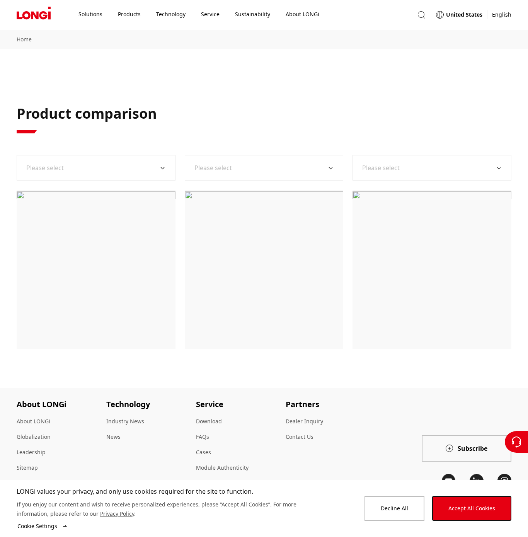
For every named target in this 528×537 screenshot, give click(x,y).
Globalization (34, 436)
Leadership (31, 452)
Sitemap (27, 467)
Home (24, 39)
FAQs (202, 436)
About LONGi (33, 421)
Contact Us (299, 436)
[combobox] (93, 167)
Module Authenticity (222, 467)
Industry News (125, 421)
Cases (203, 452)
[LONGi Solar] (34, 15)
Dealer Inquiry (304, 421)
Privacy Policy (117, 513)
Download (209, 421)
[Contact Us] (516, 442)
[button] (421, 15)
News (113, 436)
